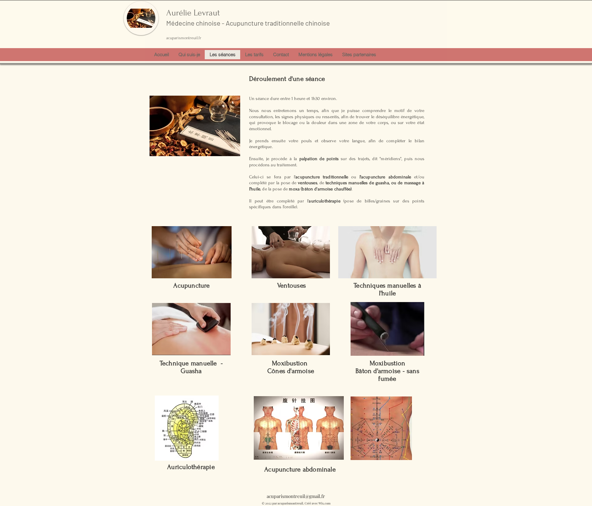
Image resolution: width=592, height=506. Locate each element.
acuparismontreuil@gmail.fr (296, 496)
